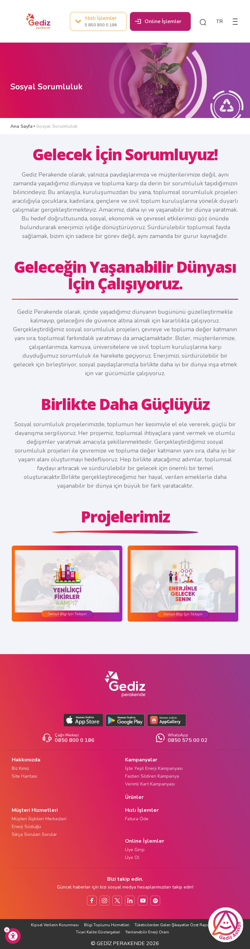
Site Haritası (24, 776)
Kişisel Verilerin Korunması (55, 925)
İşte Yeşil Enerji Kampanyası (154, 768)
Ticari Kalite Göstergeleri (98, 932)
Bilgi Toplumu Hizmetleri (106, 925)
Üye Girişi (135, 850)
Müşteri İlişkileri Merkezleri (39, 819)
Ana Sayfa (21, 126)
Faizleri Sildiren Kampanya (152, 776)
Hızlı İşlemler (101, 21)
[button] (202, 21)
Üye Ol (132, 857)
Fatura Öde (136, 819)
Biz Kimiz (20, 768)
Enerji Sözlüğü (26, 827)
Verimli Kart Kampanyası (150, 784)
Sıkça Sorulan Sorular (34, 834)
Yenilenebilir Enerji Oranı (147, 932)
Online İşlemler (163, 21)
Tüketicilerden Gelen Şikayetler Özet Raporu (174, 925)
